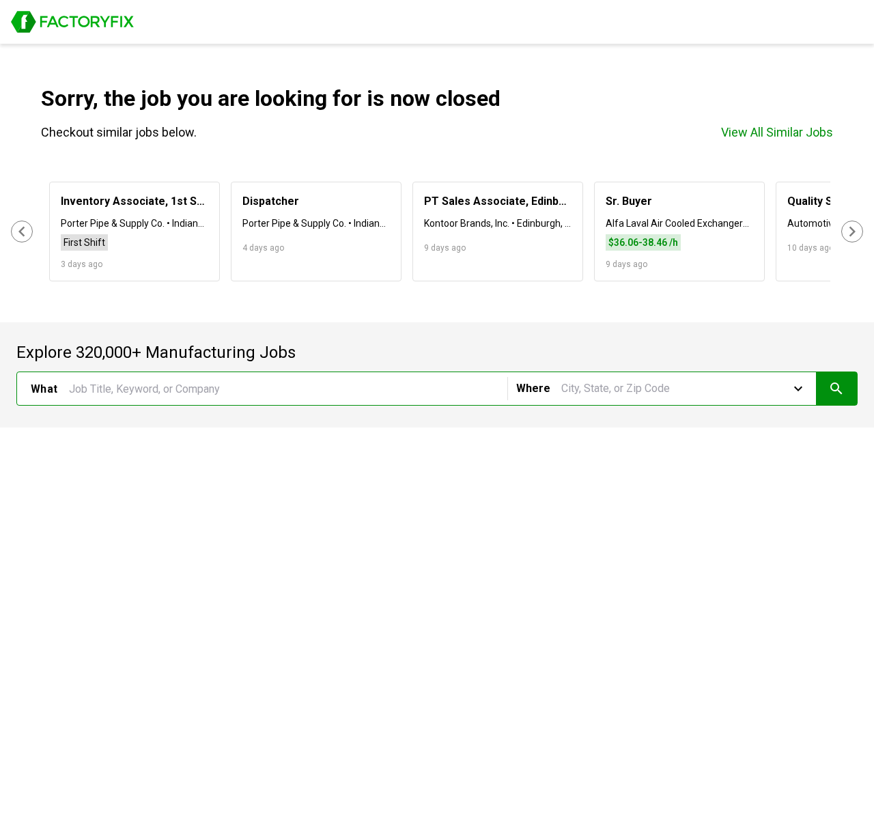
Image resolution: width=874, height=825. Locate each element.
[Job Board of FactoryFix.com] (72, 22)
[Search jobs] (836, 388)
